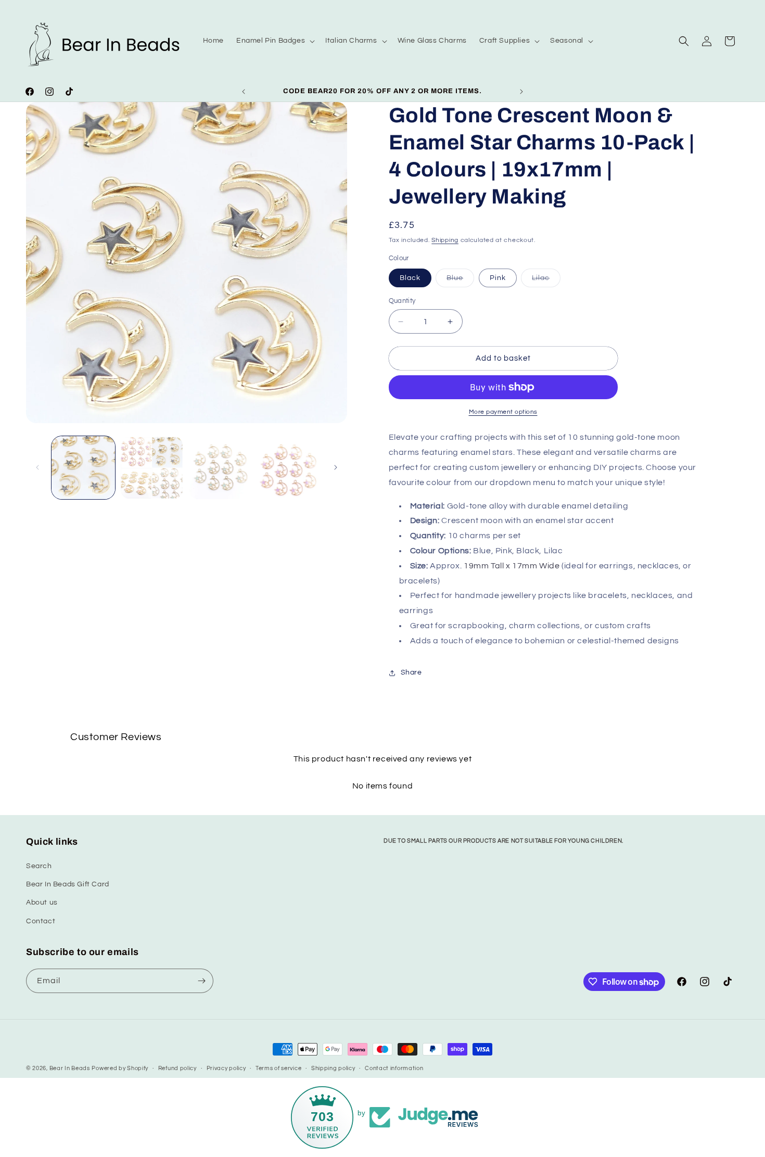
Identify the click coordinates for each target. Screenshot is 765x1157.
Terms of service (278, 1068)
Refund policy (177, 1068)
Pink (498, 278)
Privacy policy (226, 1068)
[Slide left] (37, 467)
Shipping (444, 240)
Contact (40, 921)
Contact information (394, 1068)
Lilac (546, 280)
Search (39, 866)
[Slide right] (335, 467)
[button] (274, 41)
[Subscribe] (201, 981)
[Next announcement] (521, 91)
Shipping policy (333, 1068)
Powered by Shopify (120, 1068)
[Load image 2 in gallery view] (152, 468)
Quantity (402, 300)
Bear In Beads (69, 1068)
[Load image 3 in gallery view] (220, 468)
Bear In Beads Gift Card (67, 884)
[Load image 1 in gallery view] (83, 468)
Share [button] (411, 672)
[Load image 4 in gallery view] (289, 468)
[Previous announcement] (243, 91)
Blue (460, 280)
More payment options (503, 412)
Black (410, 278)
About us (42, 902)
